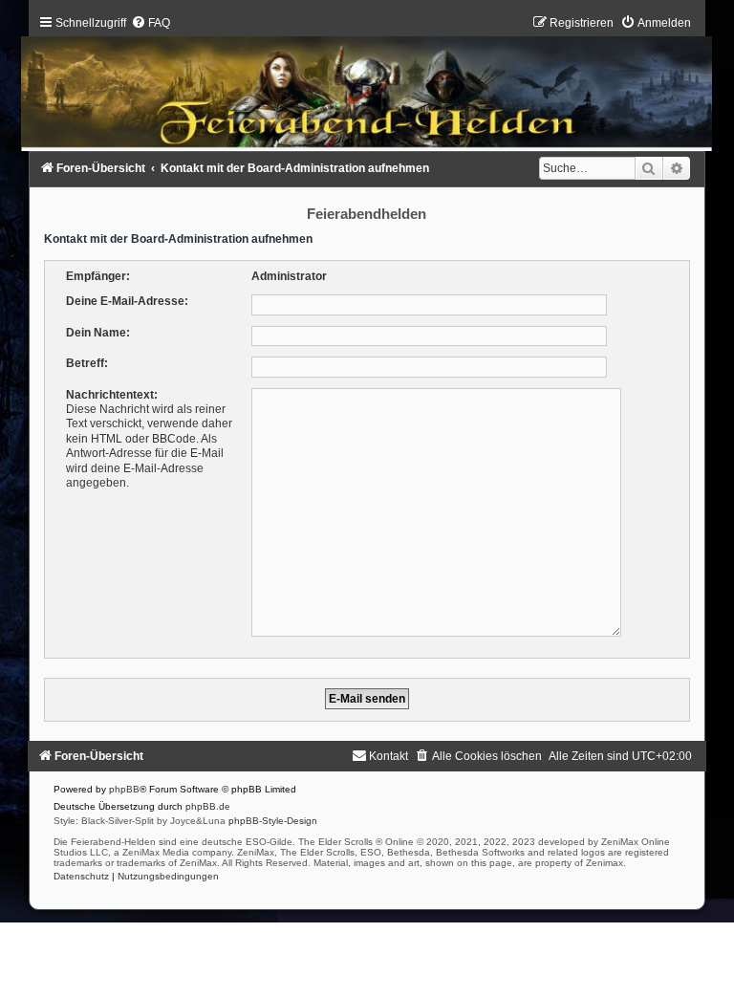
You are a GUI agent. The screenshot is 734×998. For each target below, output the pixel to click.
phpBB (124, 789)
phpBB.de (207, 806)
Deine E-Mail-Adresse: (127, 301)
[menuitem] (150, 23)
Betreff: (87, 363)
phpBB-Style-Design (272, 820)
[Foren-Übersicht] (367, 88)
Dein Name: (98, 332)
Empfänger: (98, 276)
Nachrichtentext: (112, 394)
